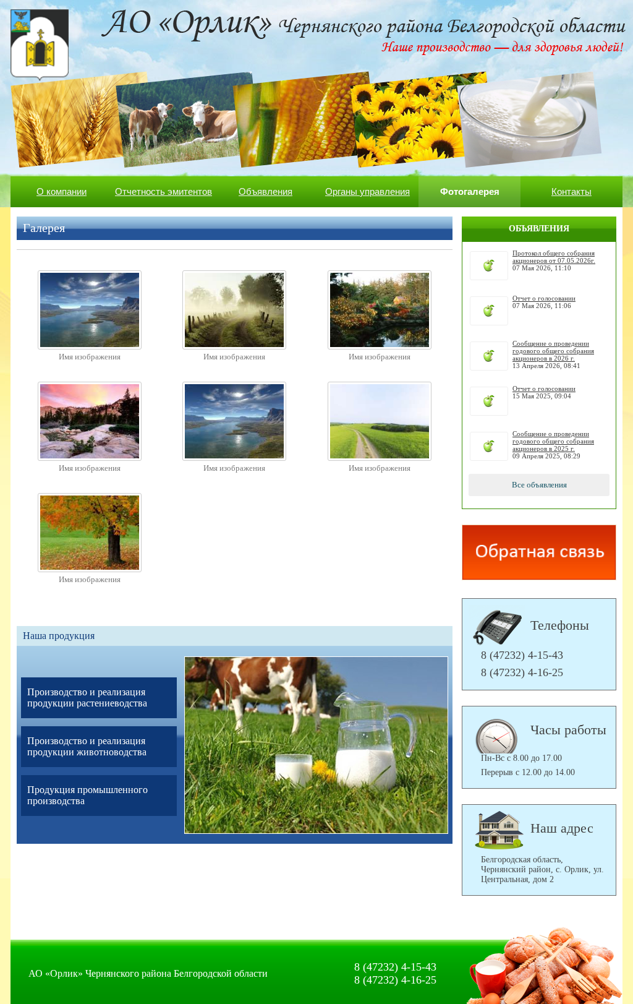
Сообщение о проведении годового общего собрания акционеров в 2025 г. (553, 441)
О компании (61, 191)
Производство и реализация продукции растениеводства (87, 697)
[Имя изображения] (90, 346)
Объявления (265, 191)
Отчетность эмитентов (163, 191)
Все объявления (539, 484)
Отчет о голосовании (544, 298)
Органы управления (367, 191)
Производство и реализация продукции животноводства (87, 746)
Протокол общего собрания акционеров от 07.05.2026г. (553, 256)
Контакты (571, 191)
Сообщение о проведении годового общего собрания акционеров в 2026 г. (553, 351)
